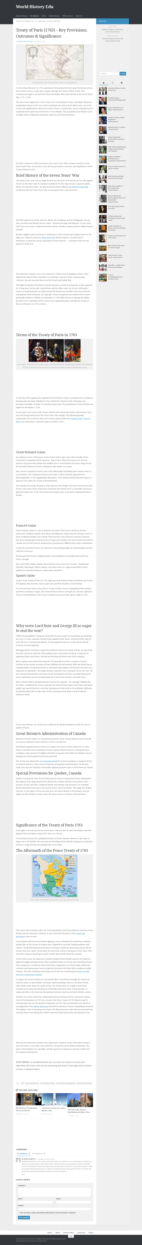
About (57, 1233)
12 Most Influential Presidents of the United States (116, 218)
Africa (44, 16)
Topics (90, 1233)
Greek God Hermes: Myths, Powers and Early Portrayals (116, 228)
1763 (22, 1083)
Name (20, 1199)
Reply (23, 1174)
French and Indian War (32, 1083)
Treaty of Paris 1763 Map (48, 1083)
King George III (48, 238)
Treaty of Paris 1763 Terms (84, 1083)
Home (49, 1233)
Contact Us (81, 1233)
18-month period (50, 761)
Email (58, 1199)
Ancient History (21, 16)
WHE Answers (67, 16)
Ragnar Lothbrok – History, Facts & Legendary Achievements (117, 159)
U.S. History (34, 16)
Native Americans (41, 1006)
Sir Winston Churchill (78, 187)
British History (54, 16)
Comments (24, 1153)
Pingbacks (39, 1153)
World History (53, 21)
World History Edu (34, 6)
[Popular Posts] (103, 83)
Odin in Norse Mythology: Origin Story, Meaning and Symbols (117, 149)
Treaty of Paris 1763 (25, 21)
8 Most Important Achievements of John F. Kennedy (116, 139)
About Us (79, 16)
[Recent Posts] (112, 83)
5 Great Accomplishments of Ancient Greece (115, 277)
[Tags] (121, 83)
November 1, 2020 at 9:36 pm (46, 1159)
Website (20, 1205)
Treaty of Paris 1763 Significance (65, 1083)
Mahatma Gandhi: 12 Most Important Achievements (115, 188)
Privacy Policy (68, 1233)
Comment (22, 1185)
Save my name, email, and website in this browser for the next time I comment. (48, 1213)
